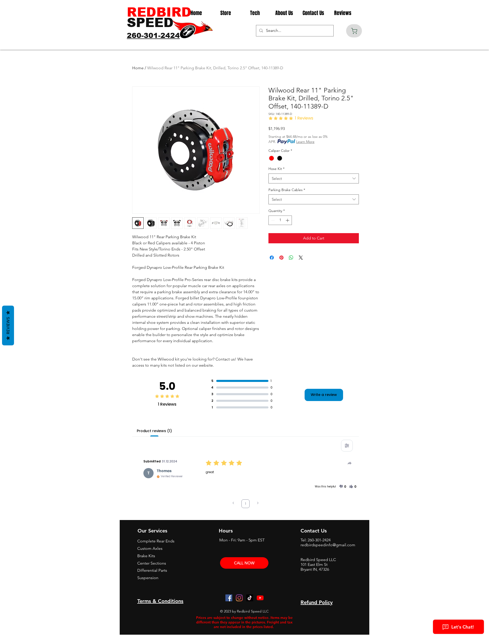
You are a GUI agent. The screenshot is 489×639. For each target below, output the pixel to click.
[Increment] (288, 220)
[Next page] (257, 503)
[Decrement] (272, 220)
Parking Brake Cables (286, 190)
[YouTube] (260, 597)
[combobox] (313, 178)
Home (138, 67)
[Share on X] (301, 258)
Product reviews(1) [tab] (154, 430)
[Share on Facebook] (272, 258)
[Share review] (350, 463)
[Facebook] (228, 597)
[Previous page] (233, 503)
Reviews (8, 325)
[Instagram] (239, 597)
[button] (342, 486)
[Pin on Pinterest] (281, 258)
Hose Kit (276, 168)
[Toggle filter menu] (347, 445)
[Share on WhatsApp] (291, 258)
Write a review (324, 394)
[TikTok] (249, 597)
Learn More (305, 141)
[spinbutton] (280, 220)
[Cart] (354, 30)
